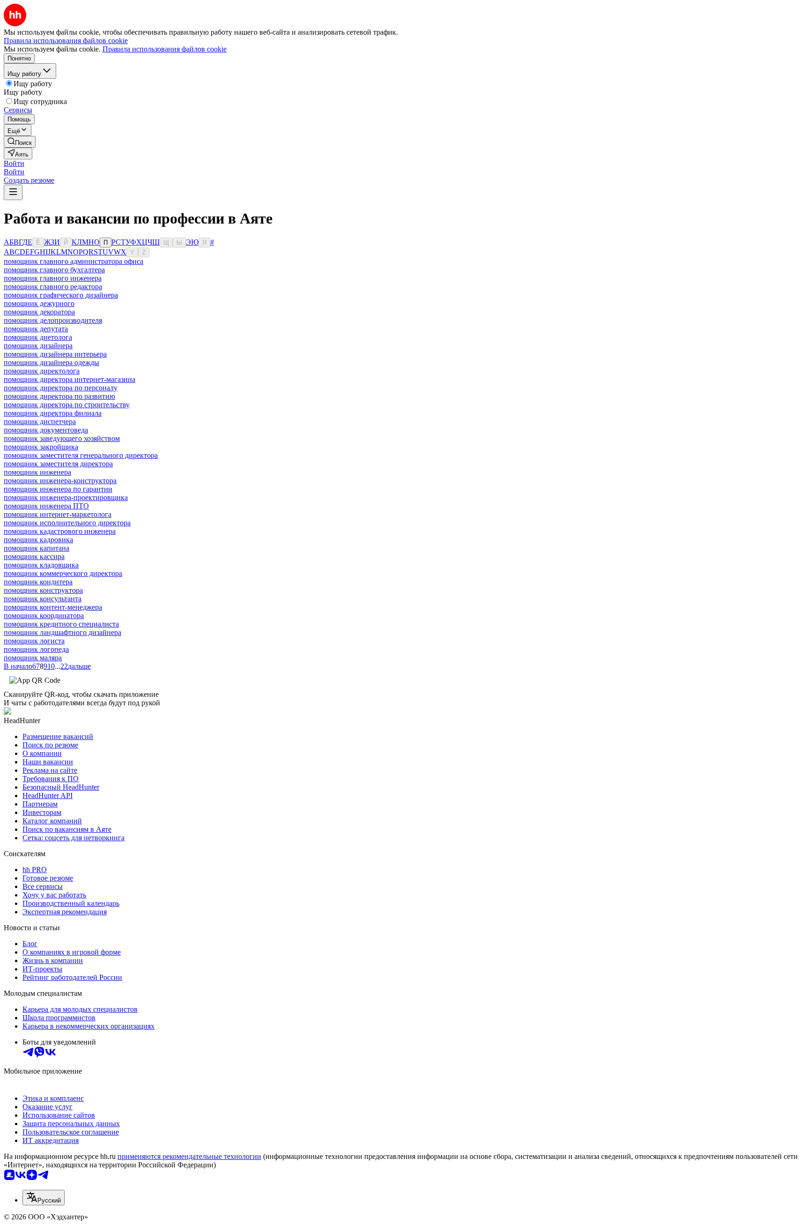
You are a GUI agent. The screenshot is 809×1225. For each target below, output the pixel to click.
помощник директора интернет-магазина (69, 379)
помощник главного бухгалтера (54, 270)
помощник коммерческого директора (63, 573)
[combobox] (43, 1197)
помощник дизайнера (38, 346)
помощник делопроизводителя (53, 320)
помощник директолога (42, 371)
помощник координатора (44, 616)
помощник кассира (34, 556)
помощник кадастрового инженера (60, 531)
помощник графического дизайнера (61, 295)
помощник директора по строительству (67, 405)
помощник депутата (36, 329)
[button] (14, 163)
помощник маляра (33, 658)
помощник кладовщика (41, 565)
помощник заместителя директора (58, 464)
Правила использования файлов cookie (165, 49)
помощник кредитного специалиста (61, 624)
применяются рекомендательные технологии (189, 1156)
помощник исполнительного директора (67, 523)
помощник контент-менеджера (53, 607)
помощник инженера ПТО (46, 506)
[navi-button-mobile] (13, 192)
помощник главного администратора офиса (73, 261)
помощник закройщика (41, 447)
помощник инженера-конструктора (60, 481)
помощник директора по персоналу (61, 388)
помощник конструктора (43, 590)
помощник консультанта (42, 599)
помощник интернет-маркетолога (57, 514)
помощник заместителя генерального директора (81, 455)
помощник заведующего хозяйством (62, 438)
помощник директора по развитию (59, 396)
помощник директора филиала (53, 413)
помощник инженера (37, 472)
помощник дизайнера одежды (51, 362)
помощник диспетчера (40, 422)
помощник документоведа (46, 430)
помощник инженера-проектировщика (66, 497)
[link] (20, 142)
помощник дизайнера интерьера (55, 354)
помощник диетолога (38, 337)
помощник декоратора (39, 312)
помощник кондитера (38, 582)
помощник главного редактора (53, 287)
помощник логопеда (36, 649)
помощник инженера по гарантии (58, 489)
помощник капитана (36, 548)
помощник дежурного (39, 303)
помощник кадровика (38, 540)
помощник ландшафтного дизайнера (62, 632)
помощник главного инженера (53, 278)
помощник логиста (34, 641)
